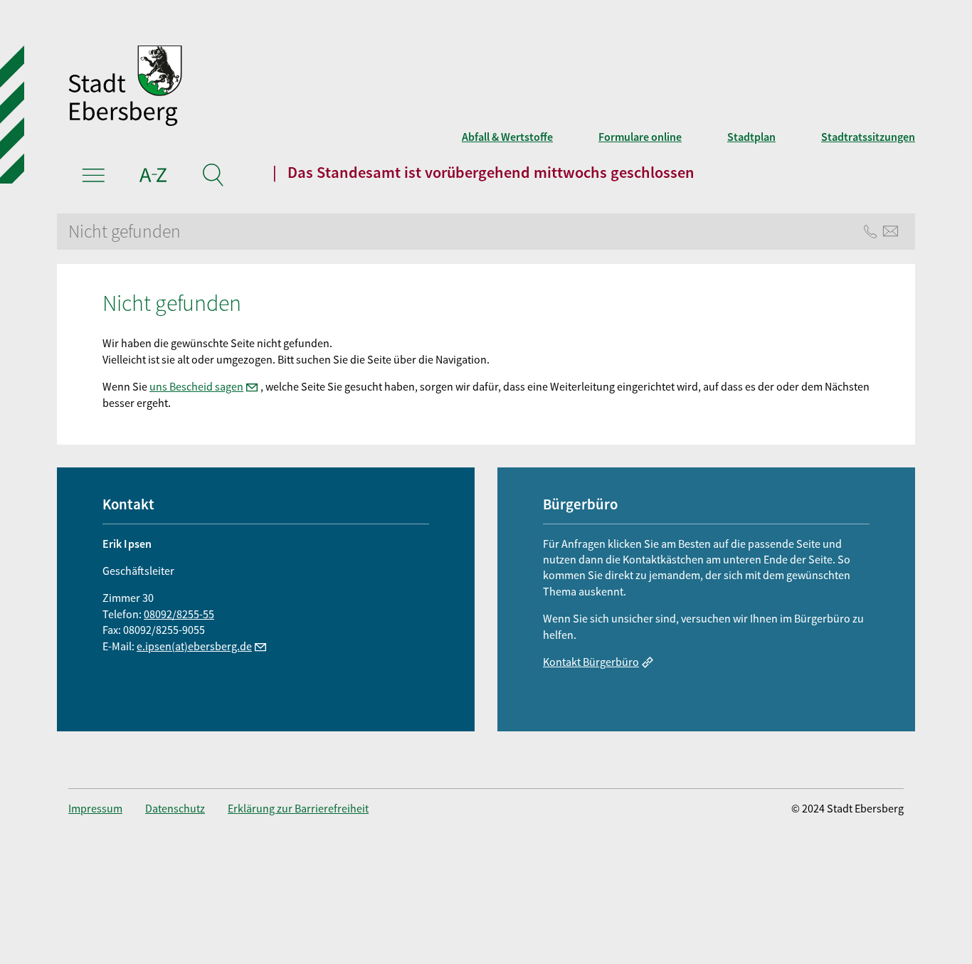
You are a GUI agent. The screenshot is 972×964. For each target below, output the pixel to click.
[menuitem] (106, 808)
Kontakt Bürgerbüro (591, 662)
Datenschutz (175, 808)
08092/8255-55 (179, 614)
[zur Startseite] (311, 87)
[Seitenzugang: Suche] (212, 177)
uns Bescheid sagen (196, 386)
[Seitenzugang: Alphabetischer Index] (153, 177)
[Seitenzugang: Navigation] (93, 177)
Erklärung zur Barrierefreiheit (298, 808)
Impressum (95, 808)
